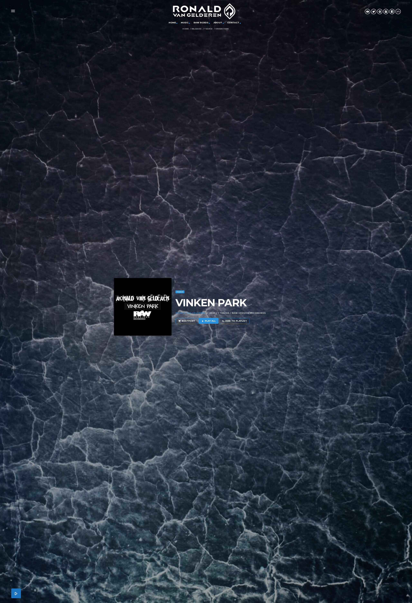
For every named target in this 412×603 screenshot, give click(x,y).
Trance (208, 29)
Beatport (186, 321)
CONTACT (233, 22)
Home (186, 29)
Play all (208, 321)
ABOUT (218, 22)
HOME (172, 22)
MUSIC (184, 22)
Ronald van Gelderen (190, 313)
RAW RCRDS (201, 22)
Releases (197, 29)
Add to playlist (234, 321)
